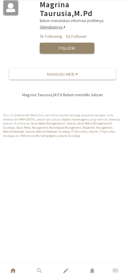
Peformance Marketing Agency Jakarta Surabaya (50, 135)
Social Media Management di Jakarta (53, 123)
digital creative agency (75, 119)
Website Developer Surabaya (53, 131)
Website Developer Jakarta (19, 131)
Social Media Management (32, 127)
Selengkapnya (51, 27)
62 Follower (76, 36)
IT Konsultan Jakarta (84, 131)
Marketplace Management (65, 127)
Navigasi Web (61, 74)
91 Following (51, 36)
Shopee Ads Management (97, 127)
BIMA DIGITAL (27, 119)
